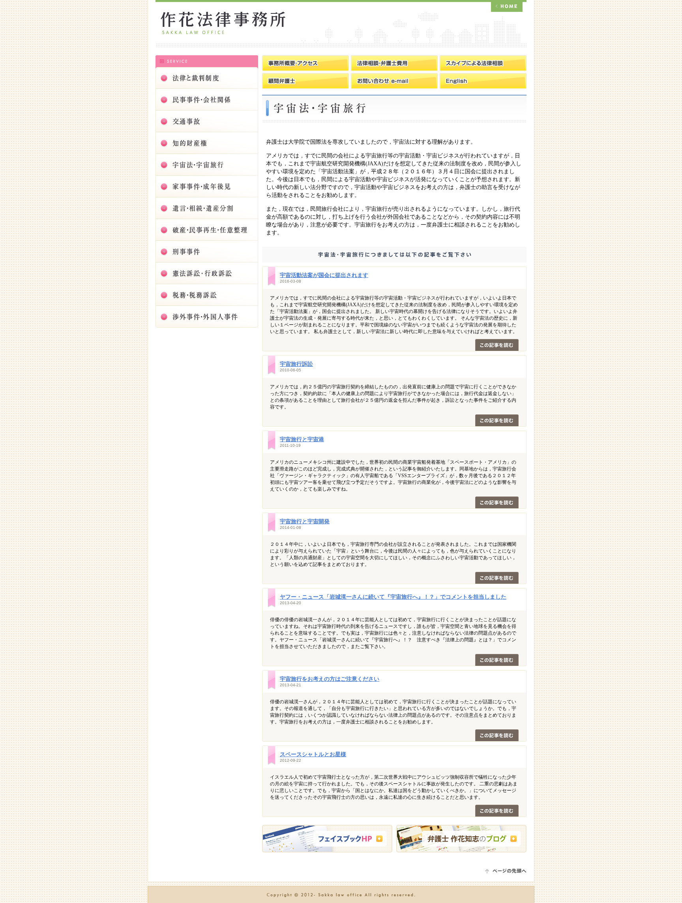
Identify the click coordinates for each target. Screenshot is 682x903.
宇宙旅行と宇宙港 (302, 439)
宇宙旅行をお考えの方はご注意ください (329, 679)
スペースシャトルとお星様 (313, 754)
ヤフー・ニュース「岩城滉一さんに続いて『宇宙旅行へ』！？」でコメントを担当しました (393, 597)
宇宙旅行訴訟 (296, 364)
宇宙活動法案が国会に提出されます (324, 275)
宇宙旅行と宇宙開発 (305, 522)
